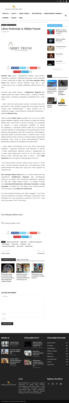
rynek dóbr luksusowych (8, 246)
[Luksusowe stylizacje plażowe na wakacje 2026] (4, 351)
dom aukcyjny (5, 244)
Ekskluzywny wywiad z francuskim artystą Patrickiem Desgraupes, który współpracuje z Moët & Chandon (7, 277)
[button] (65, 15)
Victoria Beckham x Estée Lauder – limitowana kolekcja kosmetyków (63, 91)
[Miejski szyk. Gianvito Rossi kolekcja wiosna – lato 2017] (50, 31)
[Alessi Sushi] (50, 63)
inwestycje (23, 244)
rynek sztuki (20, 246)
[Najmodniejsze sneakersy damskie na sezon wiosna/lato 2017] (27, 362)
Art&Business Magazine (35, 242)
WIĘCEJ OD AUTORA (22, 259)
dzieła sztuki (14, 244)
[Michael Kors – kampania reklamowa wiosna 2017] (27, 353)
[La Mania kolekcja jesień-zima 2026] (4, 344)
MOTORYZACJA (36, 13)
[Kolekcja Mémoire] (52, 100)
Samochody (50, 364)
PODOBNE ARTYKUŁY (8, 259)
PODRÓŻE (5, 18)
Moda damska (51, 348)
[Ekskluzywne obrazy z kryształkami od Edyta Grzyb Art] (38, 268)
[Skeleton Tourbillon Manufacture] (50, 40)
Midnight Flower (62, 105)
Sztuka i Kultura (11, 25)
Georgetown (41, 253)
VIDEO (21, 18)
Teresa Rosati (59, 54)
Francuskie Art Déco (61, 46)
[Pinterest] (63, 1)
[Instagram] (60, 1)
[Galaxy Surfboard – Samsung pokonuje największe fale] (27, 344)
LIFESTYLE (5, 13)
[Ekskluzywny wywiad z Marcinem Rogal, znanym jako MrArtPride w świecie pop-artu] (23, 268)
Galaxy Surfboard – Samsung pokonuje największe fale (37, 344)
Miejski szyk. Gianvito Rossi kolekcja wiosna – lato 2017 (61, 31)
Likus (29, 244)
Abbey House (23, 242)
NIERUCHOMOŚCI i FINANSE (52, 13)
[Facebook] (57, 1)
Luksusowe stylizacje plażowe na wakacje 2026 (15, 351)
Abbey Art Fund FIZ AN (12, 242)
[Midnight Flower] (63, 100)
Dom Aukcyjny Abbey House (12, 215)
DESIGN (13, 18)
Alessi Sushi (59, 61)
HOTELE (50, 85)
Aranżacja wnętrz (37, 271)
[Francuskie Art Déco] (50, 48)
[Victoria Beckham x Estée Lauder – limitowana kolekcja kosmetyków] (63, 83)
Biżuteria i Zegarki (52, 351)
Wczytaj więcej (57, 69)
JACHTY (14, 13)
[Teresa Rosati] (50, 55)
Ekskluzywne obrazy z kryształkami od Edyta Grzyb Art (38, 275)
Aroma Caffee (5, 253)
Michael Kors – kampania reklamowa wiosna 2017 (38, 353)
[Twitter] (66, 1)
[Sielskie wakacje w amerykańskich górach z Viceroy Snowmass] (52, 83)
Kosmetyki (61, 85)
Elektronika (50, 356)
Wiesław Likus (29, 246)
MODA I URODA (24, 13)
